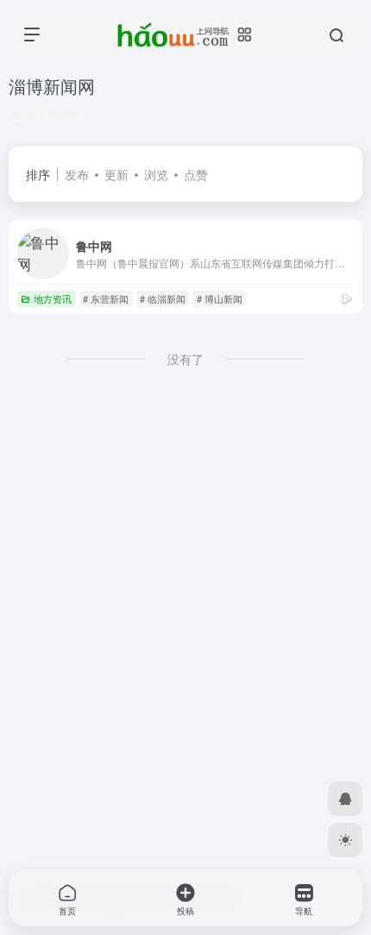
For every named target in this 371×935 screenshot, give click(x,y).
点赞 (196, 174)
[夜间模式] (345, 840)
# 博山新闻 (219, 298)
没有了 (185, 358)
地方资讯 (53, 298)
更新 (116, 174)
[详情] (347, 298)
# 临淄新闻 (163, 298)
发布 (77, 174)
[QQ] (345, 798)
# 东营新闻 (106, 298)
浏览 (156, 174)
